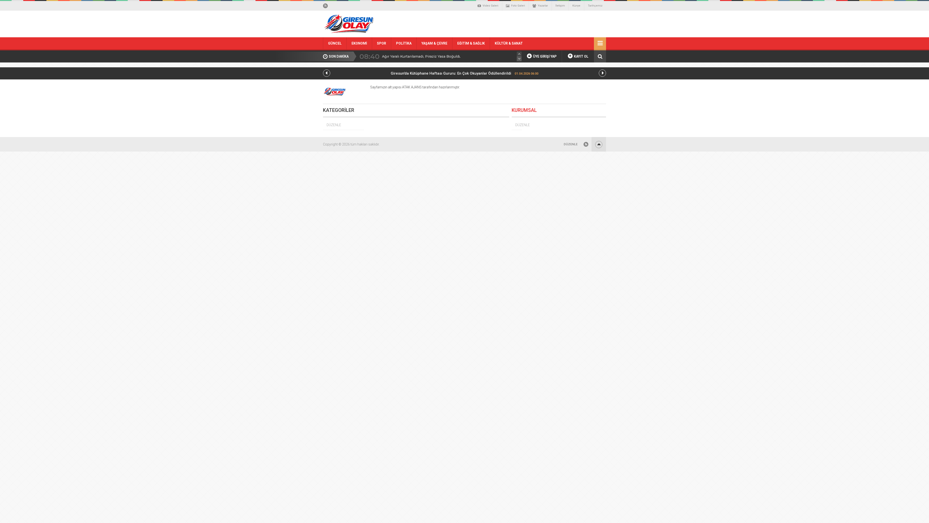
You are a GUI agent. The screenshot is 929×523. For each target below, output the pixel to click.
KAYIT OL (580, 56)
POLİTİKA (404, 43)
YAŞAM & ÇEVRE (434, 43)
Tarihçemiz (595, 5)
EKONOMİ (359, 43)
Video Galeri (490, 5)
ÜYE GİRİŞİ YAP (544, 56)
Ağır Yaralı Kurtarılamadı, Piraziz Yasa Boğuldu (421, 56)
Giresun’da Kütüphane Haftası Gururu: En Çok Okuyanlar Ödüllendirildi (464, 73)
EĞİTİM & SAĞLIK (471, 43)
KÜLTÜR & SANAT (509, 43)
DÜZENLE (334, 125)
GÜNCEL (335, 43)
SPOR (381, 43)
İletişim (560, 5)
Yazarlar (543, 5)
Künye (576, 5)
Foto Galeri (518, 5)
